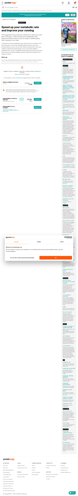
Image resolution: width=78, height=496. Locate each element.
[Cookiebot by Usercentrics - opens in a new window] (65, 237)
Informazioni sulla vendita (52, 474)
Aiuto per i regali (21, 476)
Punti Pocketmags (36, 472)
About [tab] (62, 241)
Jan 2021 (23, 10)
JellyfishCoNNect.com (66, 472)
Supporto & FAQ (21, 465)
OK (56, 257)
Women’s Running (16, 10)
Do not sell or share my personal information (22, 257)
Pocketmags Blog (7, 474)
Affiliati (47, 467)
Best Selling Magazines (8, 470)
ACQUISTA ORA (38, 83)
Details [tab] (39, 241)
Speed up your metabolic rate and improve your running (39, 10)
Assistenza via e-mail (22, 467)
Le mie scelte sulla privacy (9, 490)
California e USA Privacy (8, 483)
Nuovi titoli (5, 467)
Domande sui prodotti (51, 465)
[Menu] (2, 3)
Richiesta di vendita (50, 476)
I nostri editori (6, 476)
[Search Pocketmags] (3, 8)
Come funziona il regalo (22, 474)
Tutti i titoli (5, 465)
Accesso (18, 77)
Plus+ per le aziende (7, 479)
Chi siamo (63, 465)
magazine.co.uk (64, 470)
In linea (33, 470)
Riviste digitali (35, 474)
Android (33, 467)
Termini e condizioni (7, 486)
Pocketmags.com (64, 467)
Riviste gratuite (6, 472)
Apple (33, 465)
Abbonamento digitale (7, 10)
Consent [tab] (16, 241)
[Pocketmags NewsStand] (10, 3)
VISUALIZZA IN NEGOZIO (68, 49)
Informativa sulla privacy (8, 481)
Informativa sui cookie (8, 488)
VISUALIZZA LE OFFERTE (37, 108)
